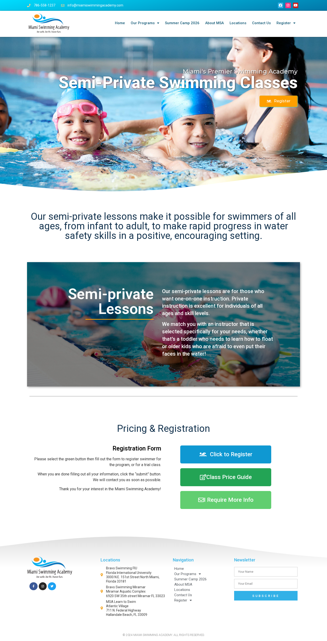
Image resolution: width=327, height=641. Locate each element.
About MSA (214, 23)
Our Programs (143, 23)
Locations (238, 23)
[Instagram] (288, 5)
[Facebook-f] (33, 586)
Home (120, 23)
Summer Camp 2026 (182, 23)
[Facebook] (280, 5)
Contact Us (261, 23)
